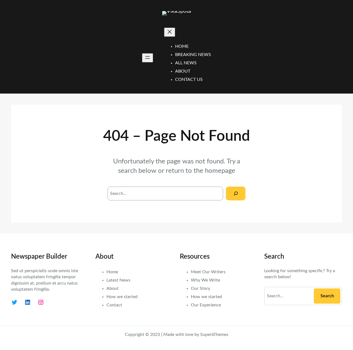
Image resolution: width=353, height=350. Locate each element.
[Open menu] (147, 57)
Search (327, 296)
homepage (220, 171)
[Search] (235, 193)
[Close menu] (169, 32)
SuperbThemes (214, 334)
